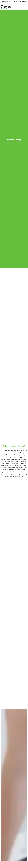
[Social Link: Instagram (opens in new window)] (24, 1)
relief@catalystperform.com (15, 1)
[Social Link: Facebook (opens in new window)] (23, 1)
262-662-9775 (5, 1)
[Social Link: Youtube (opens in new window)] (26, 1)
